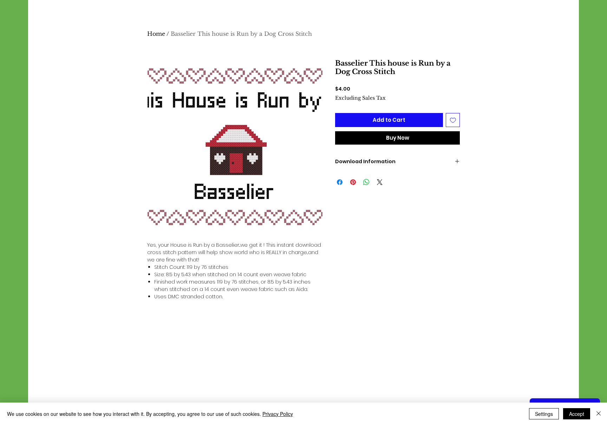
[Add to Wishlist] (453, 120)
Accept (576, 413)
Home (156, 33)
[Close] (598, 413)
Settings (544, 413)
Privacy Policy (277, 413)
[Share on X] (380, 182)
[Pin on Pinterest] (353, 182)
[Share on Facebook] (339, 182)
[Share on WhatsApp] (366, 182)
